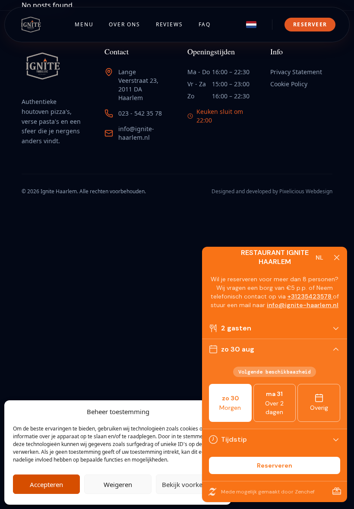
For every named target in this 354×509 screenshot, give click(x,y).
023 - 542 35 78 (140, 113)
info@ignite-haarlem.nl (136, 133)
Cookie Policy (288, 84)
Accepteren (46, 484)
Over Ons (124, 24)
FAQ (205, 24)
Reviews (169, 24)
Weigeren (118, 484)
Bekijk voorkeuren (189, 484)
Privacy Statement (296, 72)
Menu (84, 24)
